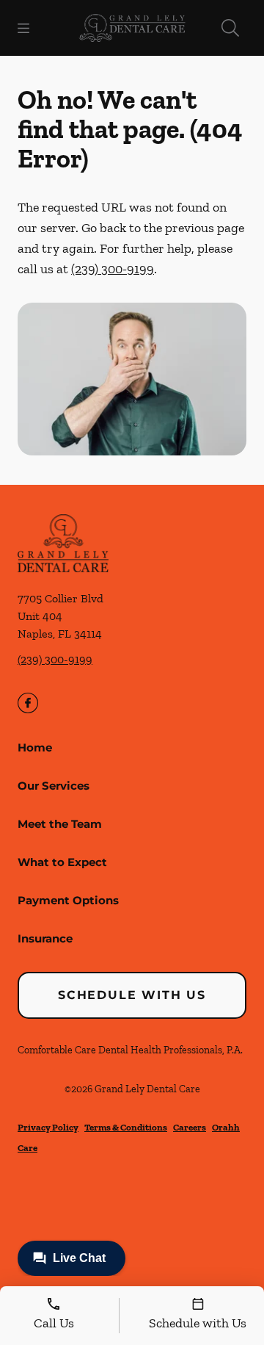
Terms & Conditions (125, 1127)
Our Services (53, 786)
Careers (189, 1127)
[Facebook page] (28, 703)
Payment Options (68, 900)
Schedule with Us (132, 995)
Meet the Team (60, 824)
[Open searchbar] (230, 28)
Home (35, 747)
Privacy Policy (48, 1127)
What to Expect (62, 862)
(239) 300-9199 (112, 269)
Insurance (45, 938)
